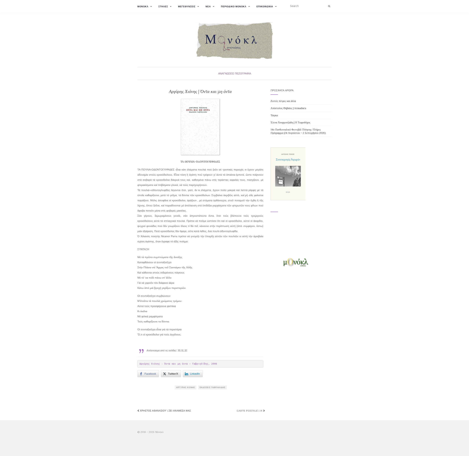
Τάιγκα (274, 115)
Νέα (208, 6)
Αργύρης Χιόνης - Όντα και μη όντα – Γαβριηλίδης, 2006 (178, 363)
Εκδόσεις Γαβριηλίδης (212, 387)
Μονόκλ (142, 6)
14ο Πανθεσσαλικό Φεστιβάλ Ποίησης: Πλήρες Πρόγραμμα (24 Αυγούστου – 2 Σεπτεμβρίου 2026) (298, 131)
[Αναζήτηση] (329, 6)
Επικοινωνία (264, 6)
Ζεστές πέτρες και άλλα (283, 101)
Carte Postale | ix (250, 410)
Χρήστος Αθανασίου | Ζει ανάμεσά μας (165, 410)
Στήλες (163, 6)
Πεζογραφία (243, 73)
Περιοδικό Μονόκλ (233, 6)
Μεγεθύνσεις (186, 6)
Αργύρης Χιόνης (185, 387)
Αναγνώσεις (226, 73)
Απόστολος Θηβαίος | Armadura (288, 108)
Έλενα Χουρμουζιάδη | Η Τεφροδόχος (290, 122)
